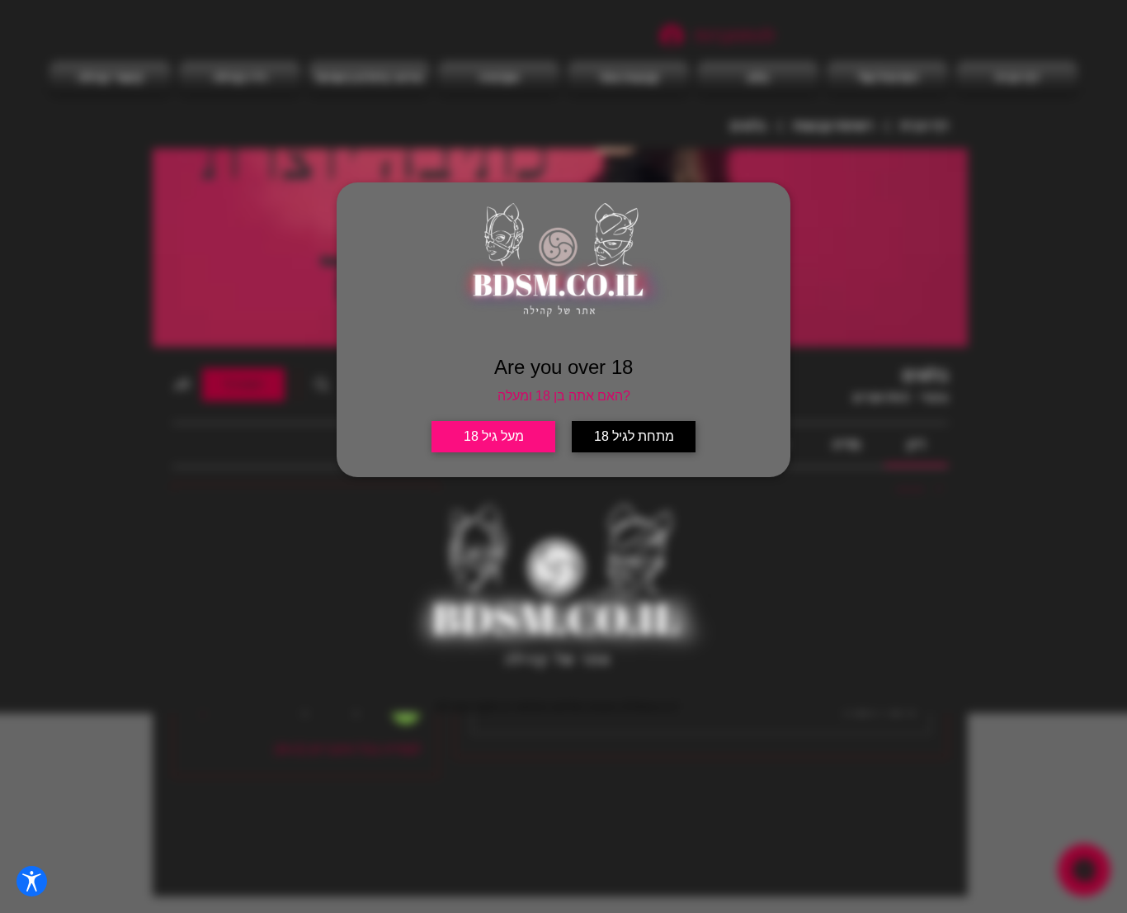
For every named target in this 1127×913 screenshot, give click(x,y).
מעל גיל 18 (494, 436)
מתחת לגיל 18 (634, 436)
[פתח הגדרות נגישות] (32, 881)
